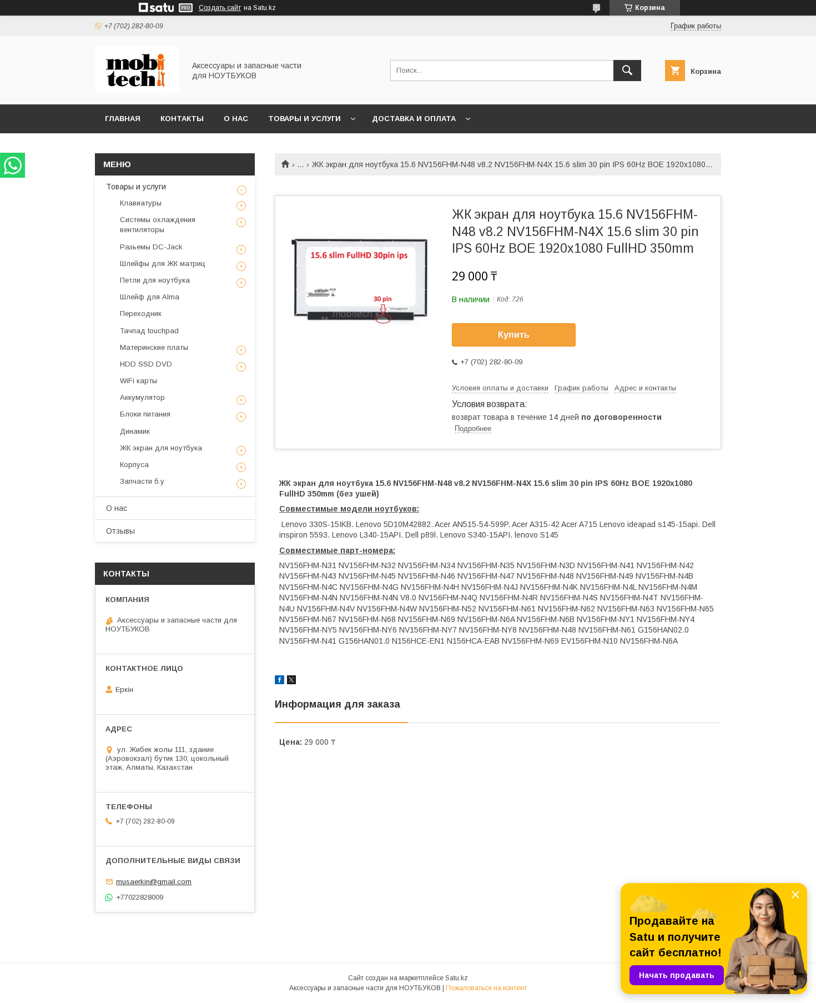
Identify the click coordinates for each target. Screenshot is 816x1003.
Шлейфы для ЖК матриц (162, 263)
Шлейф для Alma (149, 297)
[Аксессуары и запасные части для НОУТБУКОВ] (137, 90)
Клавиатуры (141, 203)
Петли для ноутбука (155, 280)
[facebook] (279, 681)
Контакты (182, 118)
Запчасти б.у (142, 481)
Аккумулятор (142, 397)
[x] (291, 681)
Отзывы (120, 530)
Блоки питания (145, 414)
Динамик (135, 431)
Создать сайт (220, 8)
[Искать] (627, 70)
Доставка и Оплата (414, 118)
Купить (514, 334)
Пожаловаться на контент (486, 988)
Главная (122, 118)
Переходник (141, 313)
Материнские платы (154, 347)
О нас (236, 118)
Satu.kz (456, 978)
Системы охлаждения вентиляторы (157, 224)
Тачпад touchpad (149, 331)
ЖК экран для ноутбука (161, 448)
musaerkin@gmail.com (154, 881)
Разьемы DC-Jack (151, 247)
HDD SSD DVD (146, 364)
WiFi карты (138, 381)
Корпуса (134, 464)
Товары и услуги (304, 118)
